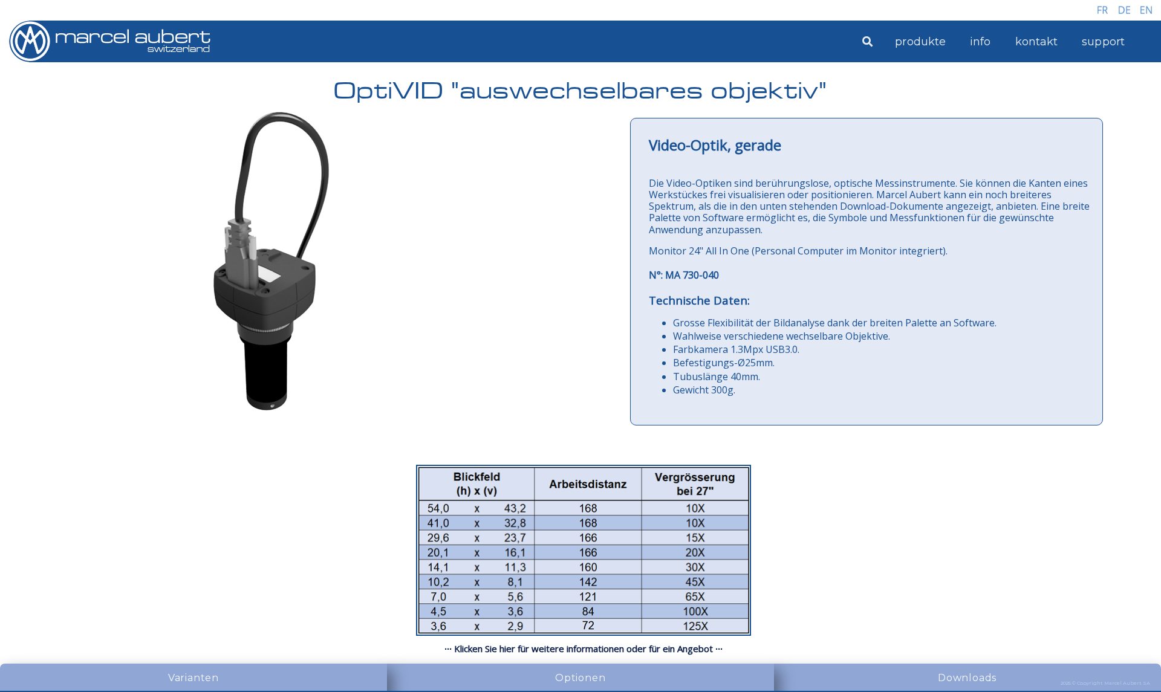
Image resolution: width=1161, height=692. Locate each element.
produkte (920, 41)
